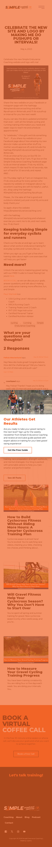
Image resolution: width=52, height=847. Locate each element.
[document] (26, 423)
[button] (48, 394)
